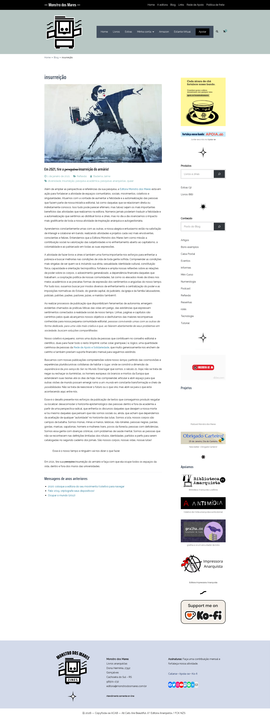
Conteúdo (186, 218)
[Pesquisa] (219, 174)
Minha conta (144, 31)
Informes (186, 267)
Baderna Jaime (101, 176)
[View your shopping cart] (224, 31)
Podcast (185, 288)
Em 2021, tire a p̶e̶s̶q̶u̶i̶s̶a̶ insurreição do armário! (76, 169)
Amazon (164, 31)
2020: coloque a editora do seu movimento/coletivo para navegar (86, 486)
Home (151, 4)
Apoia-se (212, 139)
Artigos (185, 240)
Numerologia (188, 281)
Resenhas (186, 302)
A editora (162, 4)
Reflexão (82, 176)
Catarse (172, 673)
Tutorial (185, 323)
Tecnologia (187, 316)
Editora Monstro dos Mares (135, 189)
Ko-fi (194, 673)
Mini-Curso (187, 274)
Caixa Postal (188, 253)
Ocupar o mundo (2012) (61, 495)
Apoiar (202, 31)
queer (130, 180)
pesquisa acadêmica (87, 180)
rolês (183, 309)
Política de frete (215, 4)
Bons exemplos (190, 247)
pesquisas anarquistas (113, 180)
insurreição (68, 180)
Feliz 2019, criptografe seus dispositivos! (71, 490)
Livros (116, 31)
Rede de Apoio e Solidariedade (91, 347)
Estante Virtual (182, 31)
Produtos (186, 165)
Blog (173, 4)
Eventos (185, 260)
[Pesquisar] (219, 226)
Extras (128, 31)
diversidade (54, 180)
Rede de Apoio (195, 4)
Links (181, 4)
